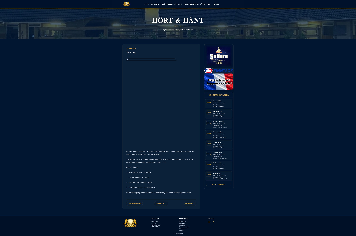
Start (146, 4)
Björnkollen (167, 4)
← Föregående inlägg (134, 203)
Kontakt (216, 4)
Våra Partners (205, 4)
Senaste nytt (156, 4)
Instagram (178, 4)
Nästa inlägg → (190, 203)
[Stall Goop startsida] (126, 4)
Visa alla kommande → (219, 184)
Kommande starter (191, 4)
